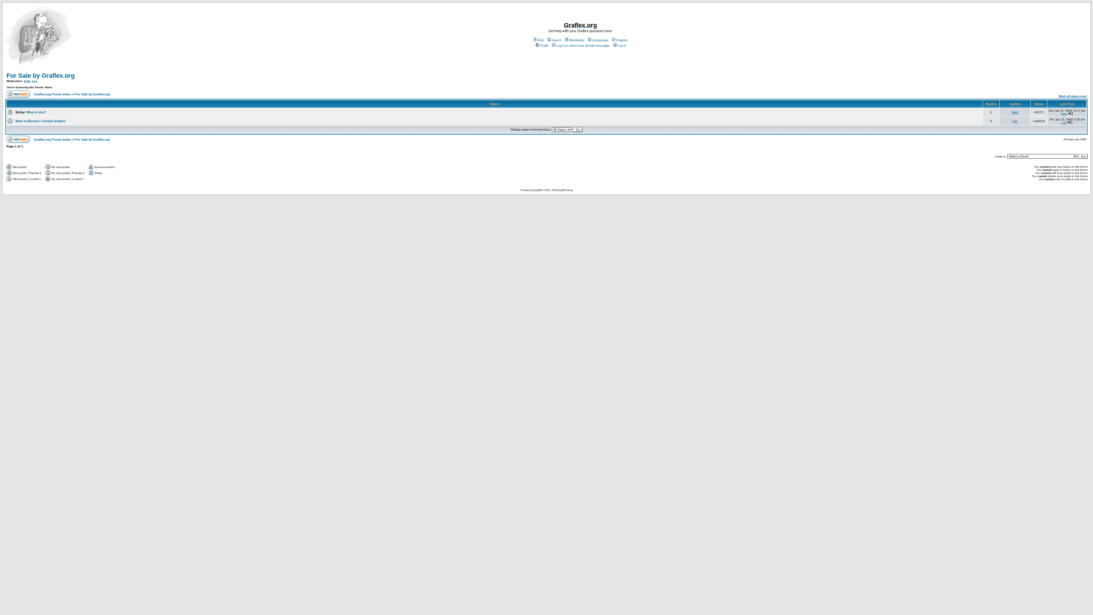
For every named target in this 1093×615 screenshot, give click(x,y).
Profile (544, 45)
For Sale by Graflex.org (41, 75)
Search (557, 40)
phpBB (538, 190)
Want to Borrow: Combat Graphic (40, 121)
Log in (622, 45)
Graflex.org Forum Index (52, 94)
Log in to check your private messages (583, 45)
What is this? (36, 112)
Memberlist (576, 40)
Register (622, 40)
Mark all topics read (1072, 96)
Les (34, 81)
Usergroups (600, 40)
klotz (27, 81)
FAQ (541, 40)
